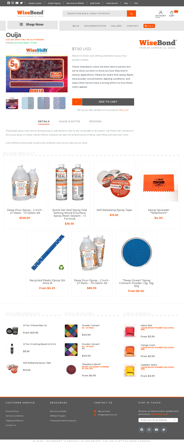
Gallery (116, 26)
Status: (10, 43)
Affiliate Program (58, 416)
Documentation (95, 26)
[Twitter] (163, 430)
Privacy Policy (12, 411)
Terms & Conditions (14, 416)
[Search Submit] (131, 13)
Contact (133, 26)
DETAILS (44, 121)
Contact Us (11, 425)
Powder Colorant (90, 326)
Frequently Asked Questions (63, 421)
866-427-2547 (104, 411)
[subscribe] (174, 420)
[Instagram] (149, 430)
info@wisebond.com (107, 415)
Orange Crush (157, 347)
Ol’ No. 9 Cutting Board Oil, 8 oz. (39, 344)
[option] (37, 76)
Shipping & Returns (14, 421)
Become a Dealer (58, 411)
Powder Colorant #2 (90, 346)
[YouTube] (156, 430)
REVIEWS (96, 121)
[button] (172, 14)
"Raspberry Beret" (95, 366)
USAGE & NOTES (69, 121)
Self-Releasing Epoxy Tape (37, 363)
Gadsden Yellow (157, 367)
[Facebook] (141, 430)
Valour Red (157, 327)
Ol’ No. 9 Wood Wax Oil (35, 325)
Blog (76, 26)
